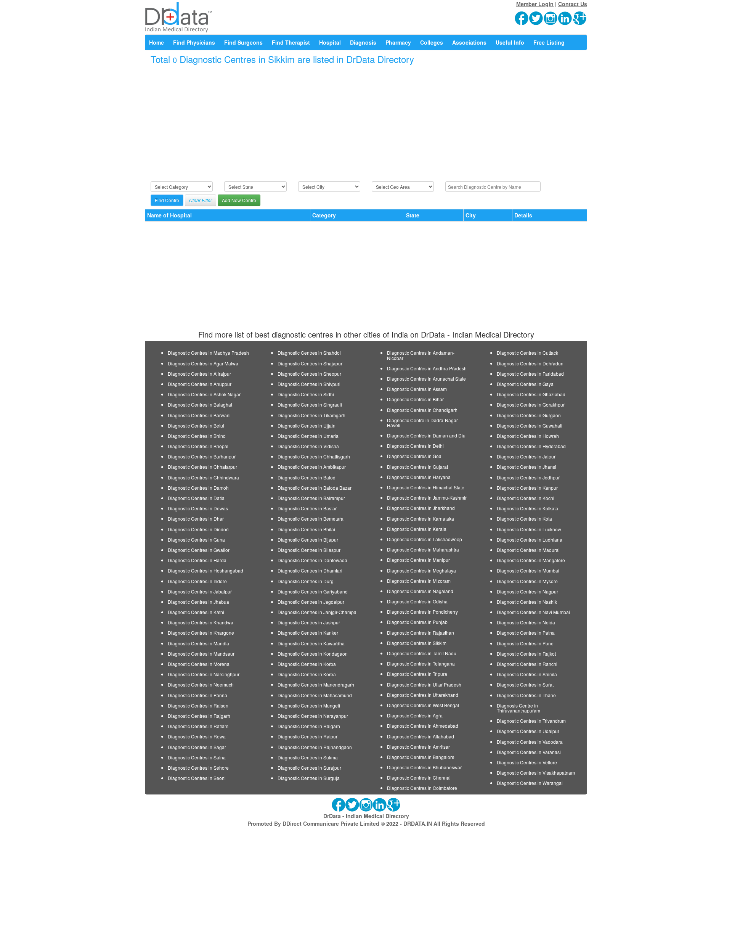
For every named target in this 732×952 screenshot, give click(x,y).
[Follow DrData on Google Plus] (580, 17)
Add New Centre (239, 200)
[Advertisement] (366, 123)
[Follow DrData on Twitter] (536, 17)
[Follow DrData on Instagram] (551, 17)
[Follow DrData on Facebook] (522, 17)
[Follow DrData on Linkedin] (565, 17)
